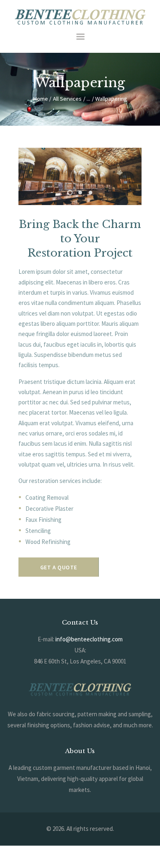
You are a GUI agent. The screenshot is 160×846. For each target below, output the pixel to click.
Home (40, 98)
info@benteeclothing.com (89, 639)
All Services (67, 98)
